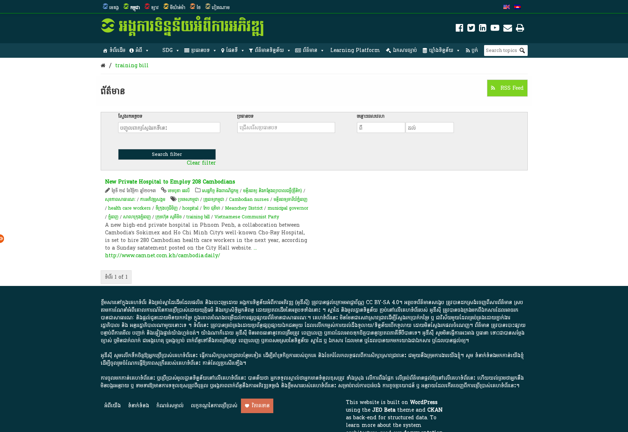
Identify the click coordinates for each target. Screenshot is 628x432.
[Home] (103, 65)
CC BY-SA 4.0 (382, 302)
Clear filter (201, 163)
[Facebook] (459, 29)
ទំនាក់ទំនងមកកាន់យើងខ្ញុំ (499, 355)
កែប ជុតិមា (211, 208)
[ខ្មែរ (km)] (517, 7)
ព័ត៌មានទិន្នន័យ (269, 50)
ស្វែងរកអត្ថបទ (130, 116)
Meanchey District (244, 208)
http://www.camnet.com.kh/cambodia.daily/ (162, 255)
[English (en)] (506, 7)
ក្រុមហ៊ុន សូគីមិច (169, 217)
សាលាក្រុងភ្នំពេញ (137, 217)
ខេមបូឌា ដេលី (179, 191)
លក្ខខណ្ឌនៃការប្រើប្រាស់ (214, 405)
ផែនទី (232, 50)
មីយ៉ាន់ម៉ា (177, 7)
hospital (190, 208)
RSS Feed (511, 88)
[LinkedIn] (483, 29)
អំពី (139, 50)
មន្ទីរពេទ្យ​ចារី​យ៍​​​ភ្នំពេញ (291, 199)
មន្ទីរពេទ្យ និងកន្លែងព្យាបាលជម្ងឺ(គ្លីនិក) (272, 191)
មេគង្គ (114, 7)
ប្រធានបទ (200, 50)
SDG (167, 50)
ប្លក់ (475, 50)
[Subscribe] (507, 29)
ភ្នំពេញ (113, 217)
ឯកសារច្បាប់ (405, 50)
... (255, 248)
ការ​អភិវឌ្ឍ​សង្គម (152, 199)
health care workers (129, 208)
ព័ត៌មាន (310, 50)
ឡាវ (155, 7)
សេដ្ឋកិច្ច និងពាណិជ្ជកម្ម (220, 191)
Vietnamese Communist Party (246, 217)
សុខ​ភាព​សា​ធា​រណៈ (120, 199)
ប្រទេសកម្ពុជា (188, 199)
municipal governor (287, 208)
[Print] (520, 29)
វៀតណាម (221, 7)
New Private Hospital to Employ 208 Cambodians (170, 181)
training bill (132, 65)
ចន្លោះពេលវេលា (371, 116)
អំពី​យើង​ (112, 405)
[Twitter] (471, 29)
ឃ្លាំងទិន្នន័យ (441, 50)
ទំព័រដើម (117, 50)
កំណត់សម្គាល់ (170, 405)
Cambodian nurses (249, 199)
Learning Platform (355, 50)
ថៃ (199, 7)
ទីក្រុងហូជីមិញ (167, 208)
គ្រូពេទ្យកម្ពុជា (214, 199)
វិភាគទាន (261, 405)
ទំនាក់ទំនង (138, 405)
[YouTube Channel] (495, 29)
